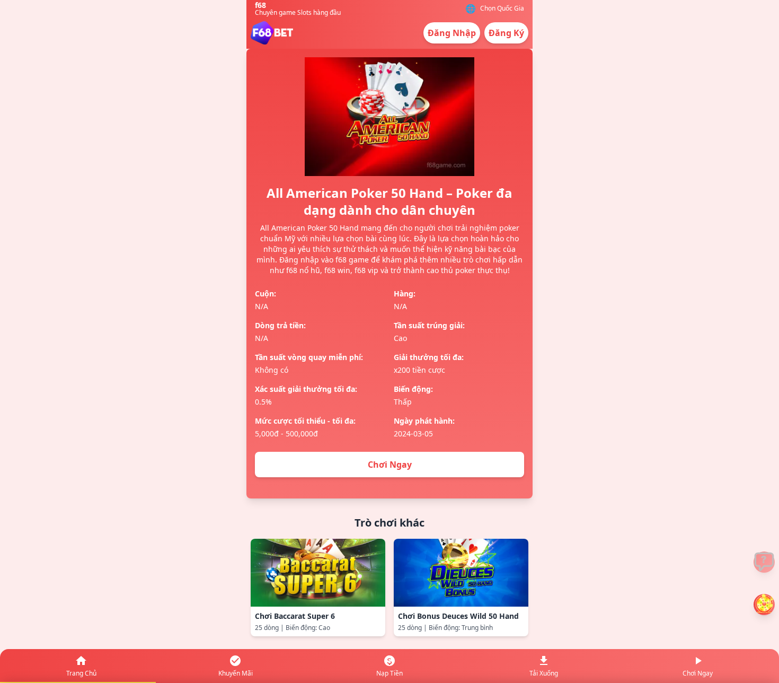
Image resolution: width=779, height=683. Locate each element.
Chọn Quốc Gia (502, 8)
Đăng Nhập (452, 33)
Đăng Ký (506, 33)
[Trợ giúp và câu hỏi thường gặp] (764, 562)
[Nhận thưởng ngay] (764, 604)
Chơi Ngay (390, 464)
